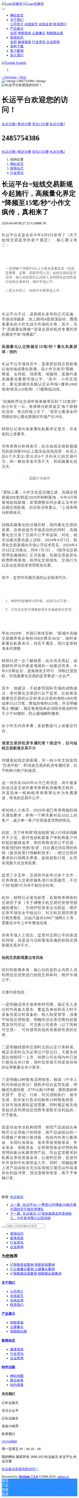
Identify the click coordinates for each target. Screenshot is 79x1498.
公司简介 (17, 1291)
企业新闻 (17, 1247)
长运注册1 (9, 124)
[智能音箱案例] (22, 1264)
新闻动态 (17, 168)
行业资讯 (17, 173)
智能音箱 (17, 1322)
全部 (13, 33)
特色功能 (8, 1367)
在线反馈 (17, 1300)
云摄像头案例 (45, 1269)
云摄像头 (17, 1327)
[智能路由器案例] (24, 1273)
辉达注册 (24, 124)
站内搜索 (17, 1385)
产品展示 (8, 1313)
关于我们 (8, 1282)
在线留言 (17, 1296)
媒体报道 (17, 1238)
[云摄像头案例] (22, 1269)
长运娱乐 (17, 1197)
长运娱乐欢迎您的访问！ (20, 1469)
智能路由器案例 (50, 1273)
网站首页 (17, 15)
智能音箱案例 (45, 1264)
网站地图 (17, 1376)
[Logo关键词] (39, 4)
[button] (9, 77)
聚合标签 (17, 1380)
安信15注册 (40, 124)
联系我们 (17, 1305)
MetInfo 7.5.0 (28, 1476)
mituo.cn (63, 1476)
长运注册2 (57, 124)
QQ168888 (9, 1441)
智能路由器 (18, 1331)
